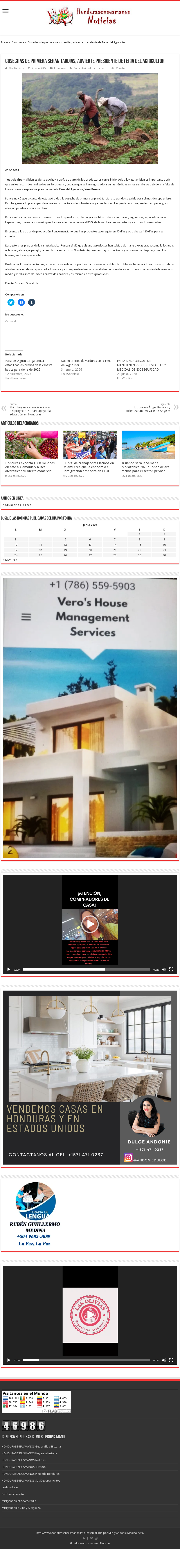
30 (164, 555)
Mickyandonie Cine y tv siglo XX (21, 1507)
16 (164, 544)
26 (65, 555)
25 (40, 555)
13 (90, 544)
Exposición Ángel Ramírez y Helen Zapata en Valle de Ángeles (148, 408)
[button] (90, 924)
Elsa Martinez (16, 68)
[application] (90, 924)
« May (7, 559)
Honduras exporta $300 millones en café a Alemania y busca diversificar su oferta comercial (30, 467)
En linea (17, 505)
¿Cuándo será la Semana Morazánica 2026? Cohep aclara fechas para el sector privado (145, 467)
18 (40, 550)
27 (90, 555)
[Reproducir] (9, 969)
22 (139, 550)
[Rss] (83, 1538)
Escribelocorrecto (13, 1494)
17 (15, 550)
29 (139, 555)
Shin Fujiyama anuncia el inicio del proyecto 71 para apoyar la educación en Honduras (30, 409)
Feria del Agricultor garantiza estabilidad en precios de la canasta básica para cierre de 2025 (28, 365)
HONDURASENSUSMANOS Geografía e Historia (31, 1446)
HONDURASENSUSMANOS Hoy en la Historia (29, 1453)
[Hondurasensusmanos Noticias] (90, 14)
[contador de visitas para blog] (24, 1425)
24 (15, 555)
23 (164, 550)
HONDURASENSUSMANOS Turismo (24, 1467)
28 (114, 555)
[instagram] (96, 1538)
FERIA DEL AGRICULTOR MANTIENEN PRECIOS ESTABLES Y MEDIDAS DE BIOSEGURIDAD (141, 365)
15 (139, 544)
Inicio (4, 42)
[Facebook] (87, 1538)
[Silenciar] (164, 969)
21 (114, 550)
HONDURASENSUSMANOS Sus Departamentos (31, 1480)
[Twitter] (92, 1538)
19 (65, 550)
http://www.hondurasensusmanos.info (60, 1533)
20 (90, 550)
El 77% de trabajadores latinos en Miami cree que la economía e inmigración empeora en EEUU (88, 467)
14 (114, 544)
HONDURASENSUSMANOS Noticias (23, 1460)
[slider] (86, 969)
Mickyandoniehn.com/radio (19, 1501)
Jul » (15, 559)
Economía (18, 42)
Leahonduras (10, 1487)
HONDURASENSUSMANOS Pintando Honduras (30, 1473)
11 (40, 544)
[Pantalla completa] (171, 969)
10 (15, 544)
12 (65, 544)
